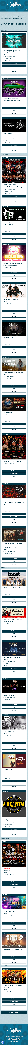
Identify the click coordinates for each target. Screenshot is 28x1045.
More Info (14, 71)
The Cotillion (7, 60)
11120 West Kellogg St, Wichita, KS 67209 (14, 1036)
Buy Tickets (14, 63)
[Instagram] (14, 1039)
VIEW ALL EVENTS (14, 1012)
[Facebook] (9, 1039)
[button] (26, 9)
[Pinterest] (16, 1039)
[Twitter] (12, 1039)
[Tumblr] (19, 1039)
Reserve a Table (14, 66)
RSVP (14, 68)
